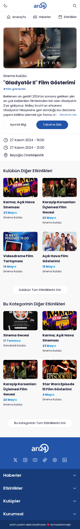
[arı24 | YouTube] (35, 460)
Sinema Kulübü (15, 76)
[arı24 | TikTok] (44, 460)
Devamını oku (68, 114)
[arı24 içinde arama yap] (74, 5)
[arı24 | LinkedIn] (64, 460)
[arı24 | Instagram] (25, 460)
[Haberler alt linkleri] (75, 475)
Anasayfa (19, 17)
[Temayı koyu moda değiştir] (5, 5)
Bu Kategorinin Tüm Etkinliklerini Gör (40, 423)
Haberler (45, 17)
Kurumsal (13, 514)
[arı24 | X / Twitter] (15, 460)
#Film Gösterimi (14, 89)
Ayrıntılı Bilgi (18, 125)
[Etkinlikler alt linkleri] (75, 488)
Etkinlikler (70, 17)
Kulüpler (12, 501)
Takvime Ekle (52, 125)
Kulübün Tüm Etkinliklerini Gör (40, 290)
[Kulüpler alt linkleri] (75, 501)
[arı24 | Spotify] (54, 460)
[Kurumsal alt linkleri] (75, 514)
